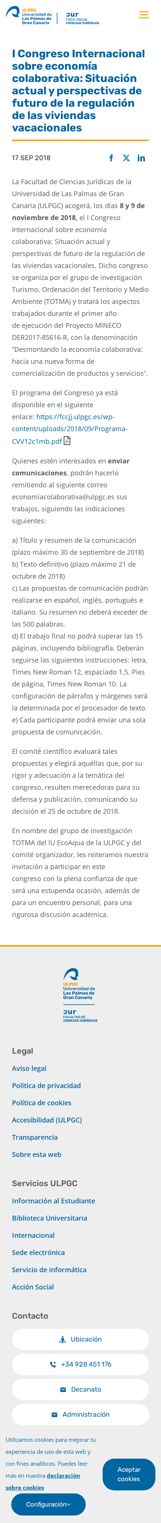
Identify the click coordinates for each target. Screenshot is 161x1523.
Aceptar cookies (129, 1474)
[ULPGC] (31, 7)
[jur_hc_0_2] (90, 7)
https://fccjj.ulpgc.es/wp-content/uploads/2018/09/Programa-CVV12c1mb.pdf (70, 429)
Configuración (46, 1504)
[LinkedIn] (141, 158)
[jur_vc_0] (80, 964)
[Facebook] (111, 158)
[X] (126, 158)
